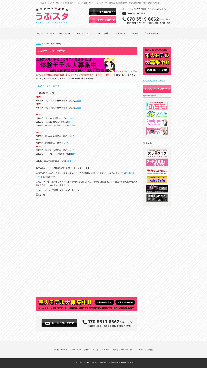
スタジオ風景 (102, 33)
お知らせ (135, 33)
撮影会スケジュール (45, 33)
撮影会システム (84, 33)
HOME (38, 44)
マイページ (140, 350)
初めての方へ (65, 33)
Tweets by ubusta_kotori (154, 81)
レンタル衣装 (119, 33)
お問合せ (150, 350)
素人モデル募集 (151, 33)
